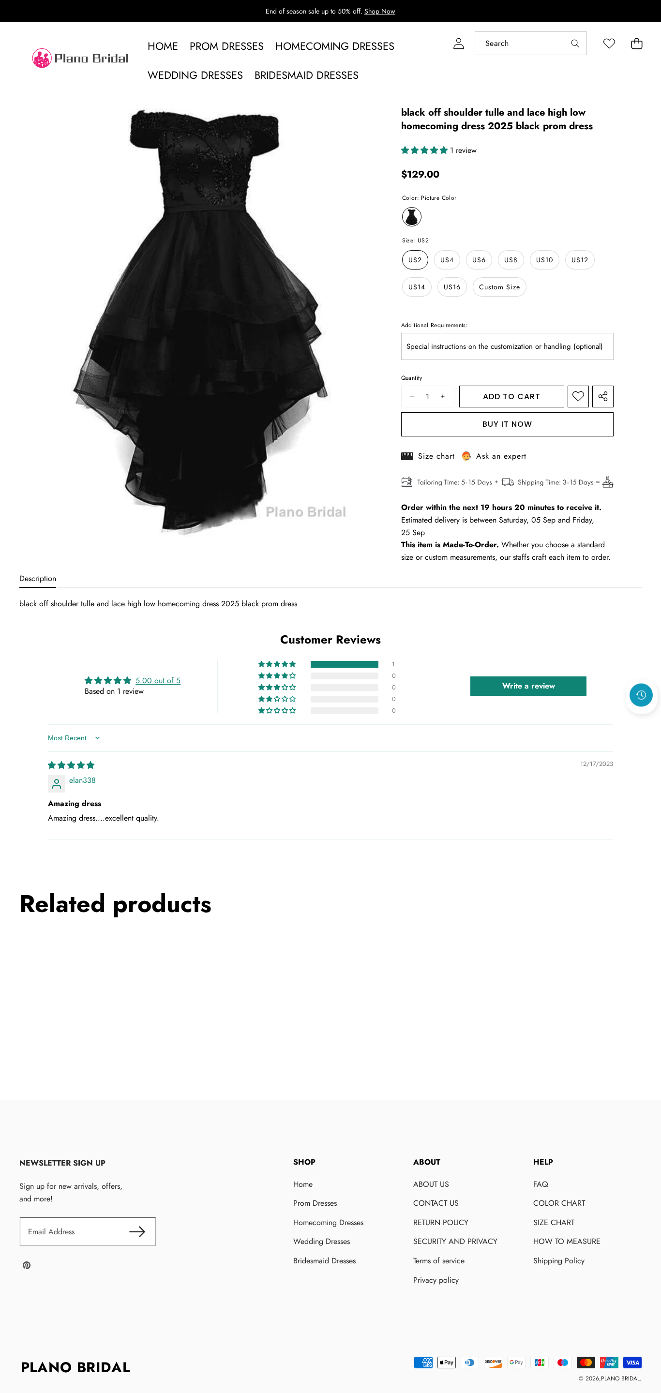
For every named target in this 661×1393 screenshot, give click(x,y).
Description (37, 578)
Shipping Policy (559, 1260)
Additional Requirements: (434, 325)
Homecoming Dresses (328, 1222)
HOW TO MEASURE (567, 1241)
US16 (452, 287)
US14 (416, 287)
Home (303, 1184)
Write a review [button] (528, 685)
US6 (479, 260)
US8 (511, 260)
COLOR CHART (559, 1203)
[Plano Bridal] (81, 60)
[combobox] (531, 43)
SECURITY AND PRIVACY (455, 1241)
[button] (636, 43)
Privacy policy (436, 1280)
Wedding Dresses (321, 1241)
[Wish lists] (609, 43)
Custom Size (499, 287)
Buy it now (507, 424)
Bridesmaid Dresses (324, 1260)
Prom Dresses (315, 1203)
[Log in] (458, 43)
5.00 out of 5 (157, 680)
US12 (579, 260)
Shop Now (379, 11)
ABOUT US (431, 1184)
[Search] (575, 43)
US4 (447, 260)
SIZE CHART (553, 1222)
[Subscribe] (136, 1231)
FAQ (540, 1184)
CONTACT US (436, 1203)
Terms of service (439, 1260)
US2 (415, 260)
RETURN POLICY (440, 1222)
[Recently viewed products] (641, 694)
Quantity (411, 378)
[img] (71, 765)
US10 (544, 260)
